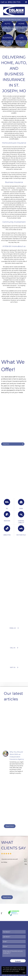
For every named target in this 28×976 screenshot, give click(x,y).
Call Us (12, 648)
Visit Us (12, 667)
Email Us (13, 628)
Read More (6, 444)
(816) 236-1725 (14, 2)
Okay (24, 972)
